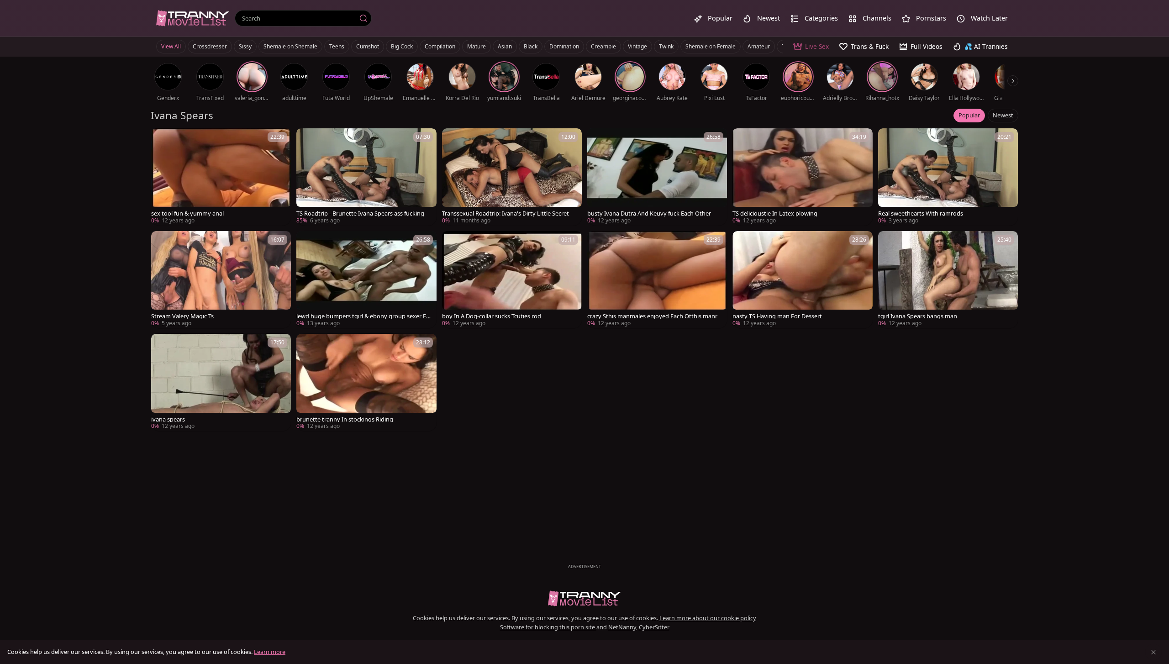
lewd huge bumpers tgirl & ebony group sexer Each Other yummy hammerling (364, 316)
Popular (969, 115)
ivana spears (168, 419)
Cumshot (367, 46)
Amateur (759, 46)
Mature (476, 46)
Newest (1003, 115)
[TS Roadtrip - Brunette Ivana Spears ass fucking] (366, 177)
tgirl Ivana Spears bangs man (917, 316)
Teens (336, 46)
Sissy (245, 46)
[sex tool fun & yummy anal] (221, 177)
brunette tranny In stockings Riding (344, 419)
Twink (666, 46)
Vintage (637, 46)
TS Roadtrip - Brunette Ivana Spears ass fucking (360, 213)
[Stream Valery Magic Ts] (221, 279)
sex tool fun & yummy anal (187, 213)
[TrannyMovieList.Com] (192, 18)
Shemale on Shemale (290, 46)
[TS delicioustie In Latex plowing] (802, 177)
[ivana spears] (221, 382)
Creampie (603, 46)
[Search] (363, 18)
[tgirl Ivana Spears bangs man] (948, 279)
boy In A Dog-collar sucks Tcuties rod (491, 316)
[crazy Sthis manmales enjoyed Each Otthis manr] (657, 279)
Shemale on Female (710, 46)
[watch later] (162, 139)
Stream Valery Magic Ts (182, 316)
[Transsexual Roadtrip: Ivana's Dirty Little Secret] (512, 177)
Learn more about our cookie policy (707, 618)
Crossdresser (210, 46)
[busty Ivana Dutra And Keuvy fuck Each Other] (657, 177)
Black (530, 46)
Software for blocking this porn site (548, 627)
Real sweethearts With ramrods (920, 213)
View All (171, 46)
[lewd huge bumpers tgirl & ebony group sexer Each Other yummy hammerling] (366, 279)
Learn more (269, 652)
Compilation (440, 46)
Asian (505, 46)
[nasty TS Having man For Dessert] (802, 279)
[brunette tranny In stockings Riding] (366, 382)
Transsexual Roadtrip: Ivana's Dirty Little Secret (505, 213)
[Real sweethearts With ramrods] (948, 177)
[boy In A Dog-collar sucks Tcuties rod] (512, 279)
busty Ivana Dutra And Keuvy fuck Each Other (649, 213)
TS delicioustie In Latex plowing (774, 213)
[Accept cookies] (1153, 652)
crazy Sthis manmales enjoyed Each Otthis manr (652, 316)
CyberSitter (654, 627)
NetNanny (622, 627)
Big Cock (402, 46)
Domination (564, 46)
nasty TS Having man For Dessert (777, 316)
